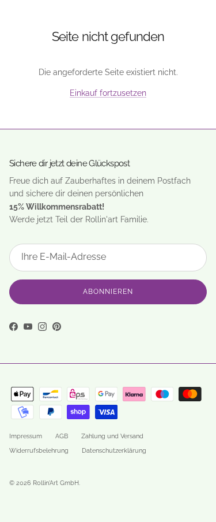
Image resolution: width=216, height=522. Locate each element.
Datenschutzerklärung (114, 450)
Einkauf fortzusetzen (108, 93)
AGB (61, 436)
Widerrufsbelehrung (39, 450)
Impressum (25, 436)
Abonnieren (108, 292)
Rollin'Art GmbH (56, 483)
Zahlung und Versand (112, 436)
